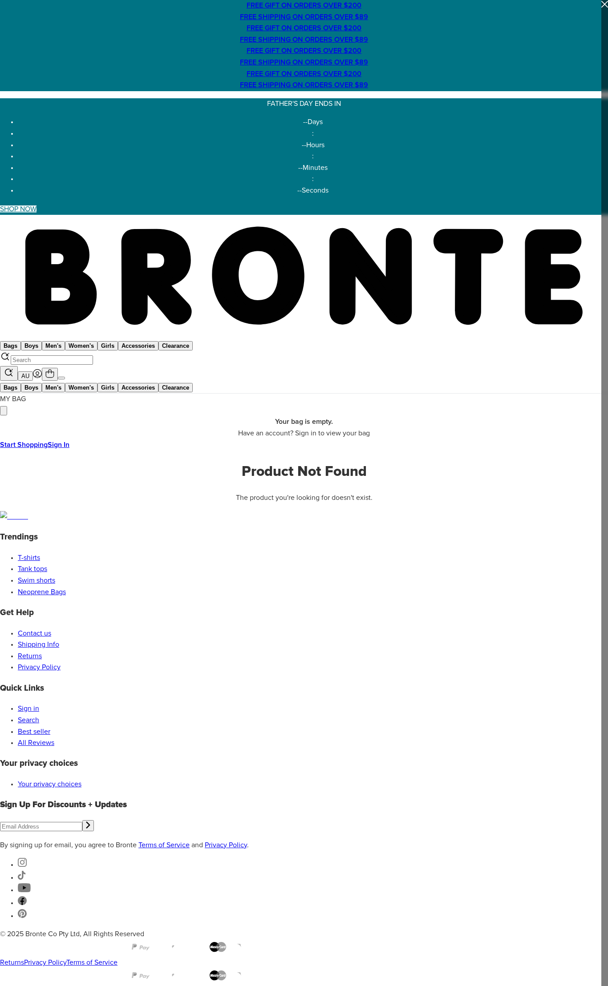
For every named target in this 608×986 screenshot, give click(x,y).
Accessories (138, 345)
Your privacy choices (49, 784)
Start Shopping (24, 444)
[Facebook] (22, 902)
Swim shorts (36, 580)
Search (28, 720)
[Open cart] (50, 374)
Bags (10, 345)
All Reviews (36, 742)
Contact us (34, 633)
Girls (107, 345)
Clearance (175, 345)
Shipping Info (38, 644)
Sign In (58, 444)
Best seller (34, 731)
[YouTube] (24, 889)
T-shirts (29, 557)
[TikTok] (22, 877)
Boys (31, 345)
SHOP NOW (18, 209)
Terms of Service (164, 845)
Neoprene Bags (42, 592)
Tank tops (32, 568)
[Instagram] (22, 864)
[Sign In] (37, 375)
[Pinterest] (22, 915)
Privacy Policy (39, 667)
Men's (53, 345)
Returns (30, 656)
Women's (81, 345)
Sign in (28, 708)
